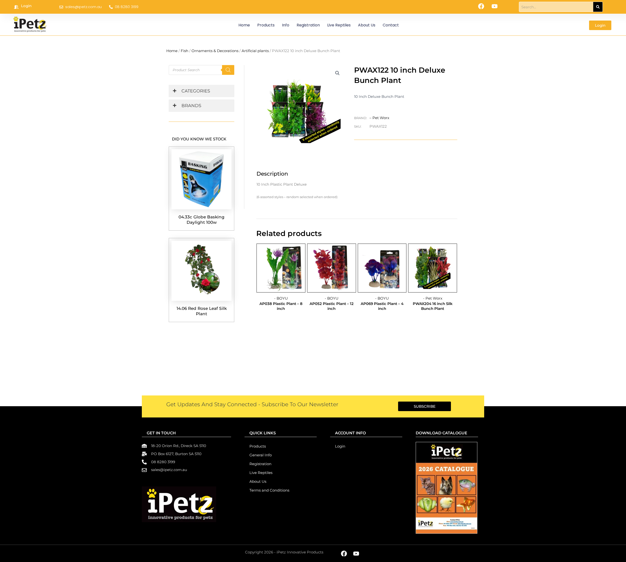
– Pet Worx (379, 117)
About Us (366, 25)
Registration (308, 25)
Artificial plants (255, 50)
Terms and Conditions (269, 490)
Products (266, 25)
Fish (184, 50)
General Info (260, 455)
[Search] (598, 7)
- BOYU (281, 298)
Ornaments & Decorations (214, 50)
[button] (337, 73)
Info (285, 25)
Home (244, 25)
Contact (391, 25)
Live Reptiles (339, 25)
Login (26, 5)
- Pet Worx (432, 298)
